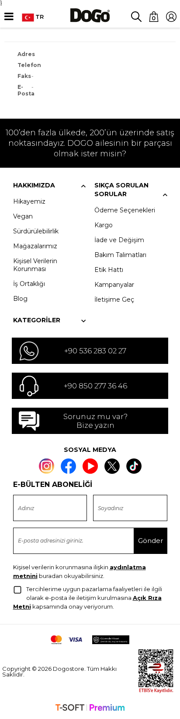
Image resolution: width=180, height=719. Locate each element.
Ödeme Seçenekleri (124, 210)
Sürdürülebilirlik (36, 231)
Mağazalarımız (35, 246)
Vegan (23, 216)
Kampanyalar (114, 285)
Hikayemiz (29, 201)
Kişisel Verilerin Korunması (35, 265)
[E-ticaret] (90, 708)
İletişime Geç (114, 299)
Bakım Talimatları (120, 255)
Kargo (103, 225)
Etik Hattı (108, 270)
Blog (20, 299)
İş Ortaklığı (29, 284)
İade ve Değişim (119, 240)
